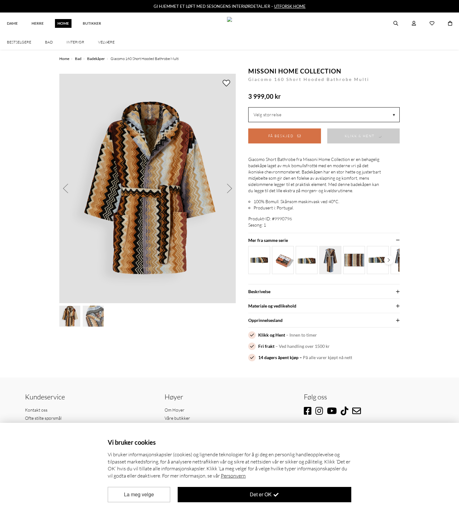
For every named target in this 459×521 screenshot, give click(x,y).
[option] (147, 188)
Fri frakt (266, 346)
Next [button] (229, 188)
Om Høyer (175, 410)
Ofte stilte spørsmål (43, 418)
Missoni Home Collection (294, 71)
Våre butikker (177, 418)
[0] (450, 23)
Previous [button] (65, 188)
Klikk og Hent (271, 335)
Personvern (233, 476)
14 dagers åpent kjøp (278, 357)
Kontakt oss (36, 410)
